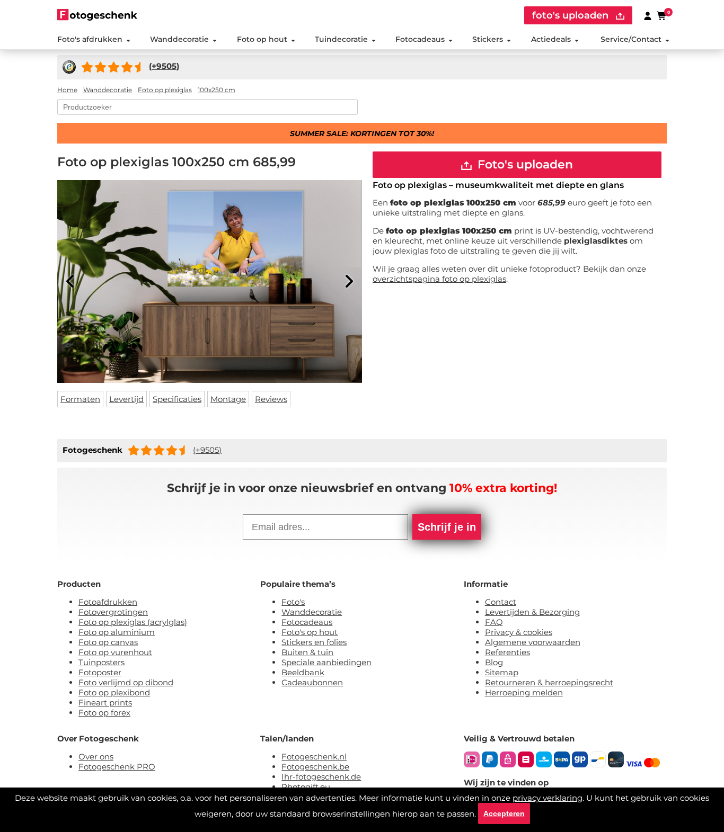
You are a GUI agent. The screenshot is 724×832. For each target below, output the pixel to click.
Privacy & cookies (518, 632)
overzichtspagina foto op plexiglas (439, 279)
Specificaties (177, 399)
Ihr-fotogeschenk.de (321, 777)
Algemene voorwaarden (532, 642)
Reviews (271, 399)
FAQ (494, 622)
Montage (228, 399)
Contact (500, 602)
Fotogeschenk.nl (314, 757)
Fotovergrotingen (113, 612)
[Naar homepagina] (97, 14)
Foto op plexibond (114, 692)
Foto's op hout (309, 632)
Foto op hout (262, 39)
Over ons (95, 757)
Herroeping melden (524, 692)
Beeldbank (302, 672)
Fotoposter (99, 672)
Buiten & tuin (307, 652)
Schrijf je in (447, 527)
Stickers (487, 39)
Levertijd (126, 399)
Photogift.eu (305, 787)
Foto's (293, 602)
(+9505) (207, 450)
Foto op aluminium (116, 632)
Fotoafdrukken (107, 602)
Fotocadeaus (420, 39)
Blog (494, 662)
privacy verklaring (547, 798)
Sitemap (501, 672)
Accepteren (504, 813)
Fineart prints (105, 702)
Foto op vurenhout (115, 652)
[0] (662, 15)
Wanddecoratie (179, 39)
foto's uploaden (571, 15)
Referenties (507, 652)
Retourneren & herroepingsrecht (549, 682)
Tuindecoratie (341, 39)
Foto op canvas (108, 642)
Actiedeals (551, 39)
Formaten (80, 399)
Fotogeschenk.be (315, 767)
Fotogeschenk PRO (116, 767)
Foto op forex (104, 713)
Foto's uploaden (523, 164)
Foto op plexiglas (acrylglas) (132, 622)
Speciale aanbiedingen (326, 662)
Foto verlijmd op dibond (125, 682)
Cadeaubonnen (312, 682)
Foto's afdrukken (89, 39)
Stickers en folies (314, 642)
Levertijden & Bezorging (532, 612)
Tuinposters (101, 662)
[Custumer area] (647, 15)
